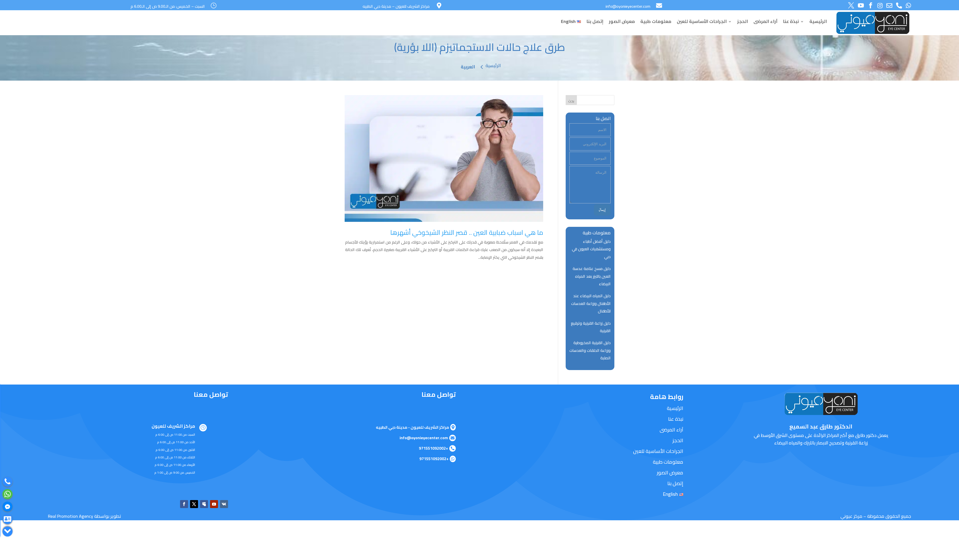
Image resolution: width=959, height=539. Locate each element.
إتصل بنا (594, 21)
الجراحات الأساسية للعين (702, 21)
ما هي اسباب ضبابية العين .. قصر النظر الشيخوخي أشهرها (466, 232)
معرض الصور (622, 21)
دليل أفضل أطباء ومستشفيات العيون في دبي (591, 249)
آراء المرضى (765, 21)
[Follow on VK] (224, 504)
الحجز (742, 21)
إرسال (602, 209)
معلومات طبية (655, 21)
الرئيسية (818, 21)
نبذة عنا (791, 21)
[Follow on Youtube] (214, 504)
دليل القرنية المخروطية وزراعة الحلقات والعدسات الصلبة (590, 350)
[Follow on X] (194, 504)
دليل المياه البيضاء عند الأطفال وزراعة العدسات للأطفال (591, 303)
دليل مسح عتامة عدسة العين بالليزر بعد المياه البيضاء (592, 276)
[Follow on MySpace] (204, 504)
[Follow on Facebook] (184, 504)
